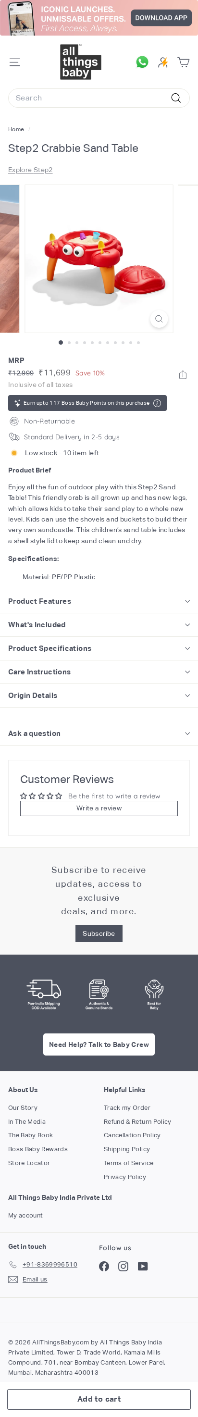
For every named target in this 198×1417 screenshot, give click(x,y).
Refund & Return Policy (138, 1121)
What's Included (37, 625)
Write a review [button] (99, 808)
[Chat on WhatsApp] (144, 62)
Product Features (39, 601)
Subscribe (99, 933)
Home (17, 129)
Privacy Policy (125, 1177)
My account (25, 1215)
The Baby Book (30, 1135)
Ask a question (34, 733)
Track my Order (127, 1107)
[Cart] (183, 62)
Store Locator (29, 1163)
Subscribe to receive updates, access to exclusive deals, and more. (99, 890)
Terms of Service (129, 1163)
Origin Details (32, 695)
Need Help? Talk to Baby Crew (99, 1044)
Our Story (22, 1107)
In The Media (27, 1121)
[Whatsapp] (183, 375)
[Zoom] (159, 319)
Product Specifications (49, 648)
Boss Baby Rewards (38, 1149)
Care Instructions (39, 672)
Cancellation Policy (132, 1135)
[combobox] (99, 98)
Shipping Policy (127, 1149)
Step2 (43, 170)
